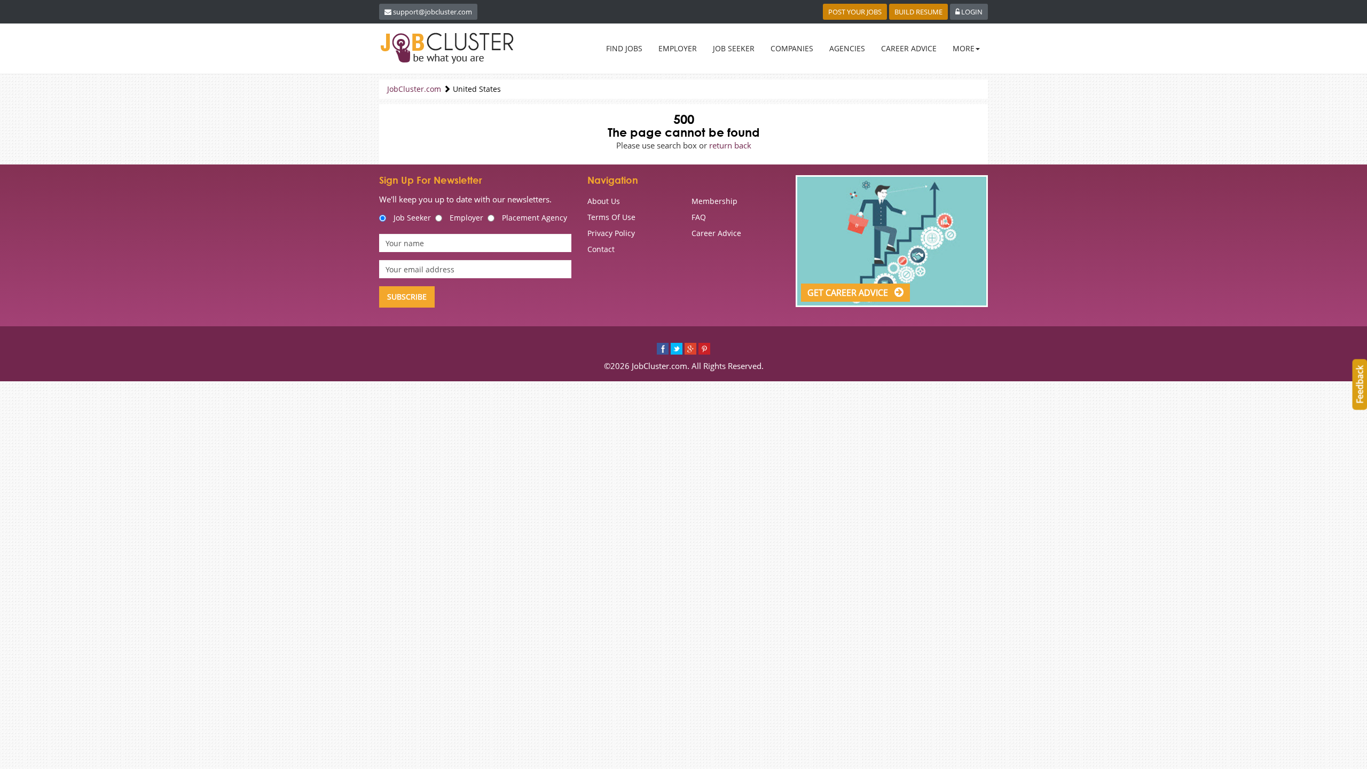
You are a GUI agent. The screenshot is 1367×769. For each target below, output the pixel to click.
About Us (603, 201)
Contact (601, 249)
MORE (964, 48)
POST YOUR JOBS (855, 12)
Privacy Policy (611, 233)
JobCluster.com (414, 89)
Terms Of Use (611, 217)
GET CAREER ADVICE (848, 293)
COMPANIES (792, 48)
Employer (466, 218)
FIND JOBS (624, 48)
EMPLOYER (677, 48)
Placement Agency (534, 218)
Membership (714, 201)
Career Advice (716, 233)
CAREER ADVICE (909, 48)
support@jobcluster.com (432, 12)
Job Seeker (412, 218)
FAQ (699, 217)
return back (730, 145)
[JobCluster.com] (449, 48)
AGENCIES (847, 48)
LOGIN (971, 12)
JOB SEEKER (734, 48)
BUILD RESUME (918, 12)
